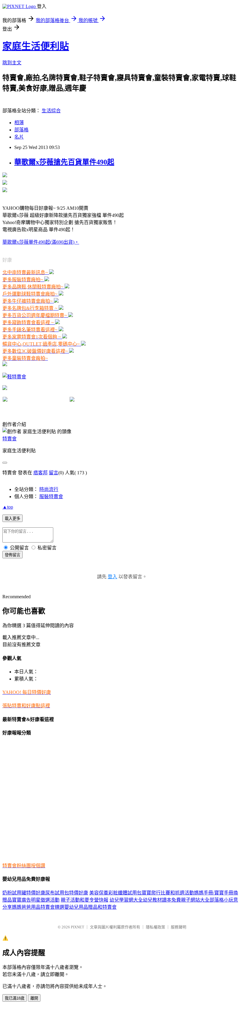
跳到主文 (11, 62)
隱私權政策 (155, 927)
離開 (34, 998)
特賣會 (9, 438)
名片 (19, 136)
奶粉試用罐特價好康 (23, 892)
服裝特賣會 (51, 496)
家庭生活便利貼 (35, 46)
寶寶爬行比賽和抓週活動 (168, 892)
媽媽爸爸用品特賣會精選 (38, 907)
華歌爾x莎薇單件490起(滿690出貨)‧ (40, 242)
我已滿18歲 (14, 998)
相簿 (19, 122)
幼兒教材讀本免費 (162, 899)
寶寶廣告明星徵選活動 (36, 899)
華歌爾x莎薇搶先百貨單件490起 (64, 162)
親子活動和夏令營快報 (84, 899)
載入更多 (12, 518)
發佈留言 (12, 555)
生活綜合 (51, 110)
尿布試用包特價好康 (66, 892)
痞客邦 (40, 472)
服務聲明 (178, 927)
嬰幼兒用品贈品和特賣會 (90, 907)
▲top (7, 506)
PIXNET (77, 927)
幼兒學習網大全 (126, 899)
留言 (53, 472)
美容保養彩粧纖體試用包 (115, 892)
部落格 (21, 129)
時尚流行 (48, 489)
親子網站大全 (195, 899)
